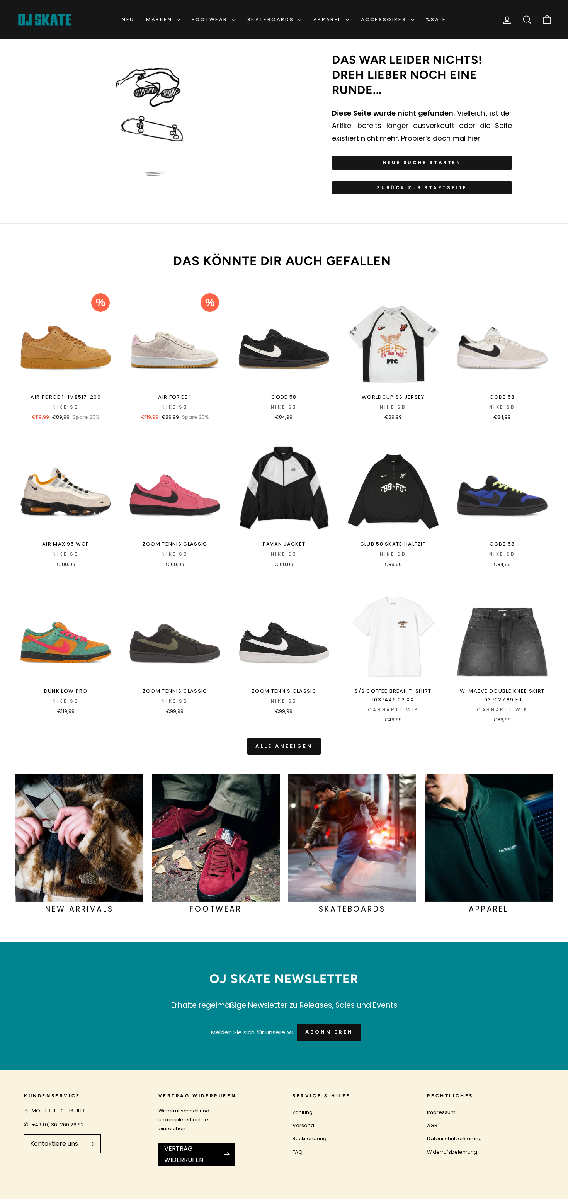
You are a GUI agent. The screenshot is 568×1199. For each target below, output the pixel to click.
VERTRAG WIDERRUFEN (183, 1154)
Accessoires (384, 19)
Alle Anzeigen (284, 746)
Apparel (328, 19)
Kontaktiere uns (54, 1143)
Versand (303, 1125)
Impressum (441, 1112)
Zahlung (303, 1112)
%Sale (436, 19)
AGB (432, 1125)
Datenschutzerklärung (454, 1138)
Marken (160, 19)
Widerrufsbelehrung (452, 1152)
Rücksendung (310, 1138)
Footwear (211, 19)
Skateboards (271, 19)
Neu (128, 19)
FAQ (298, 1152)
